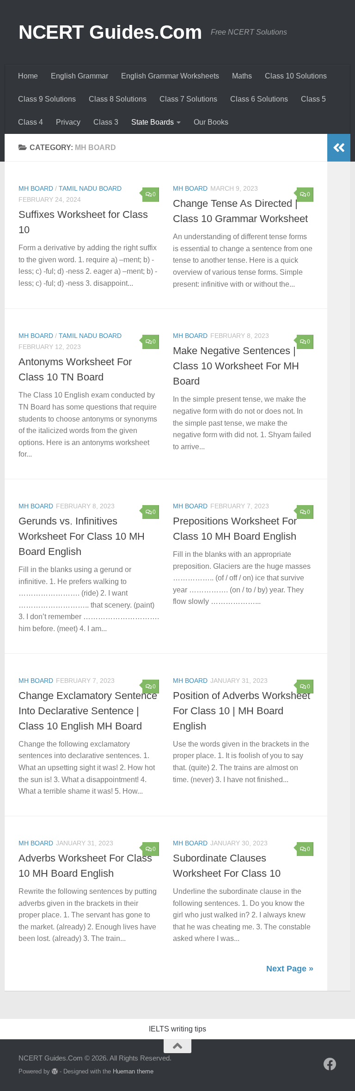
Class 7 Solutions (188, 99)
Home (28, 76)
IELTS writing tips (177, 1029)
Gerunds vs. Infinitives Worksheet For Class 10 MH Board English (81, 536)
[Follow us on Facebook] (330, 1064)
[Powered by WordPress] (55, 1071)
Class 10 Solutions (296, 76)
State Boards (152, 122)
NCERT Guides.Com (110, 32)
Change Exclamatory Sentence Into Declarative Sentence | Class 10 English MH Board (87, 711)
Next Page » (289, 968)
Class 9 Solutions (47, 99)
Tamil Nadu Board (90, 188)
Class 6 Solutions (259, 99)
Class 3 (105, 122)
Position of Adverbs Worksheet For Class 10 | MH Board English (241, 711)
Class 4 (30, 122)
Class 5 (313, 99)
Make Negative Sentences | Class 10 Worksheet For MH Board (236, 366)
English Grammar (79, 76)
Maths (242, 76)
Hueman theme (133, 1071)
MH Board (35, 188)
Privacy (68, 122)
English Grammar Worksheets (170, 76)
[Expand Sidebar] (338, 148)
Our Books (211, 122)
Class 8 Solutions (118, 99)
